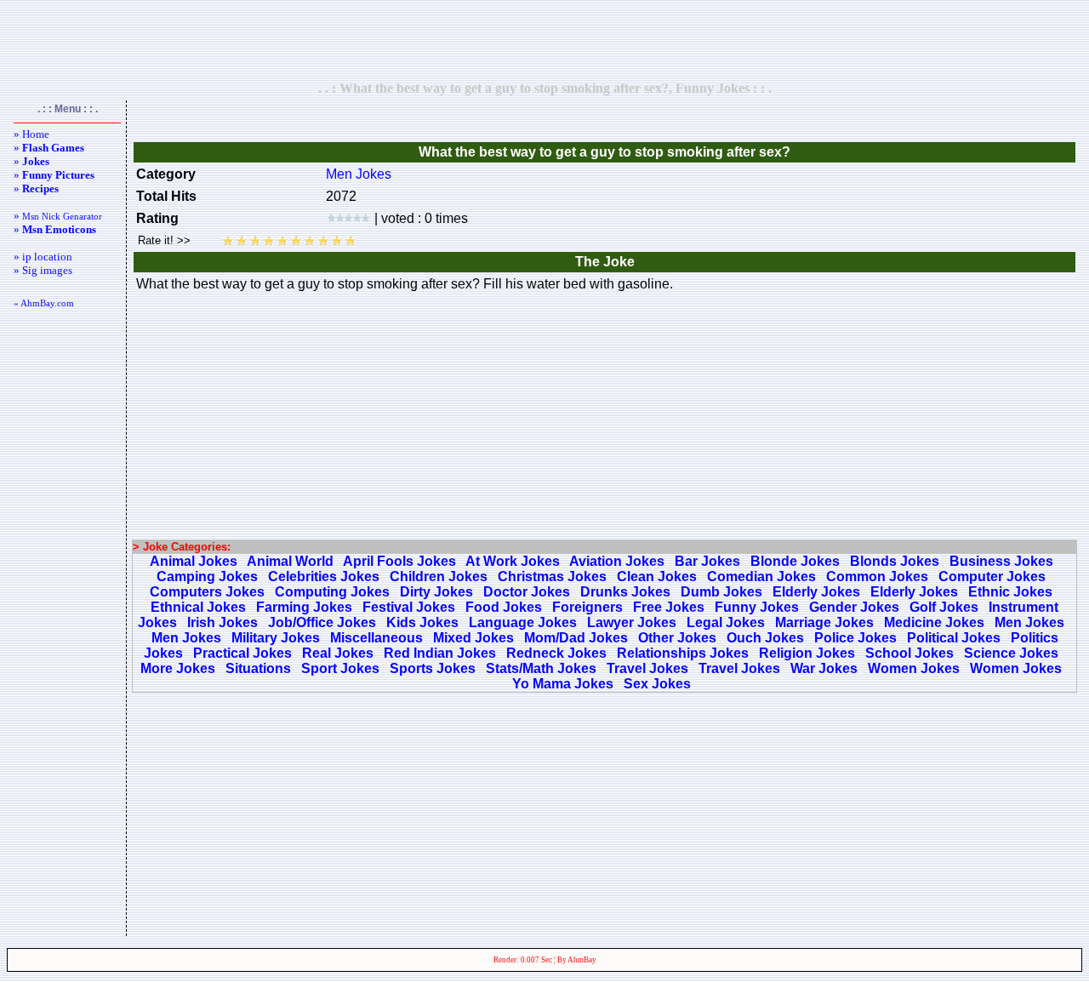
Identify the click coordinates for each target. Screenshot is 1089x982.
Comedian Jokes (761, 576)
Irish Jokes (222, 622)
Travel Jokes (647, 668)
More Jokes (177, 668)
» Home (31, 134)
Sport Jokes (340, 668)
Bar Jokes (707, 561)
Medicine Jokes (934, 622)
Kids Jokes (422, 622)
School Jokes (909, 653)
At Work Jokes (512, 561)
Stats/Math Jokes (541, 668)
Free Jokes (668, 607)
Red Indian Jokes (440, 653)
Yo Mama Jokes (562, 684)
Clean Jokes (657, 576)
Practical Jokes (242, 653)
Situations (258, 668)
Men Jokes (358, 174)
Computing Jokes (332, 592)
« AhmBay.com (44, 303)
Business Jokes (1001, 561)
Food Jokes (503, 607)
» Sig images (43, 270)
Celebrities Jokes (323, 576)
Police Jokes (855, 638)
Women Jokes (914, 668)
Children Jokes (438, 576)
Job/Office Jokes (322, 622)
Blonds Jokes (894, 561)
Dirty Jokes (436, 592)
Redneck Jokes (556, 653)
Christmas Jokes (552, 576)
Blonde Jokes (795, 561)
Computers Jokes (207, 592)
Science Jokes (1011, 653)
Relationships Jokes (683, 653)
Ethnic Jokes (1010, 592)
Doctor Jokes (526, 592)
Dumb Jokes (721, 592)
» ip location (43, 256)
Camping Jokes (207, 576)
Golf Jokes (943, 607)
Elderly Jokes (816, 592)
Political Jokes (954, 638)
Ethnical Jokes (198, 607)
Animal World (290, 561)
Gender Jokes (854, 607)
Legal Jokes (726, 622)
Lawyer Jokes (631, 622)
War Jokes (824, 668)
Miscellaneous (376, 638)
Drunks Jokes (625, 592)
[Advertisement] (544, 40)
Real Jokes (337, 653)
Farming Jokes (304, 607)
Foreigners (587, 607)
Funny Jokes (757, 607)
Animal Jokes (193, 561)
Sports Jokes (433, 668)
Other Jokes (677, 638)
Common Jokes (877, 576)
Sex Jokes (657, 684)
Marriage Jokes (824, 622)
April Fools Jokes (399, 561)
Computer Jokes (992, 576)
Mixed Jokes (473, 638)
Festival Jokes (408, 607)
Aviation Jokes (616, 561)
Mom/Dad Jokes (576, 638)
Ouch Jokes (765, 638)
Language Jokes (523, 622)
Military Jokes (275, 638)
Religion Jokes (807, 653)
